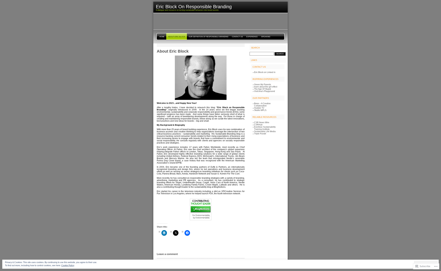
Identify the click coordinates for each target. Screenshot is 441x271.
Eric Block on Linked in (264, 72)
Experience (252, 37)
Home (162, 37)
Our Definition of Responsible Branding (208, 37)
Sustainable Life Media (265, 131)
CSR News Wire (261, 122)
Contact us (237, 37)
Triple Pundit (260, 133)
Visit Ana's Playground (264, 91)
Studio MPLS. (260, 110)
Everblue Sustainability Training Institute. (265, 128)
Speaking (265, 37)
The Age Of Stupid (262, 89)
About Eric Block (176, 37)
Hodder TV (259, 108)
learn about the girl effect (265, 87)
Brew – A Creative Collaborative (262, 104)
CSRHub (258, 125)
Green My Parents (262, 84)
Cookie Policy (67, 265)
